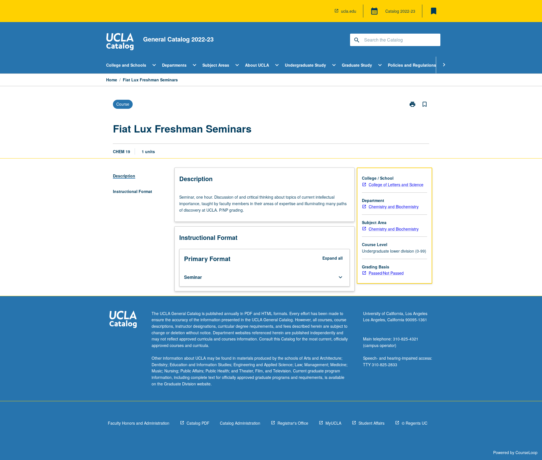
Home (111, 80)
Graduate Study (357, 65)
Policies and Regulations (412, 65)
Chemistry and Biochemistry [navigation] (394, 206)
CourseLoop (526, 452)
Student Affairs (371, 423)
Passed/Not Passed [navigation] (386, 273)
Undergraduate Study (305, 65)
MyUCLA (333, 423)
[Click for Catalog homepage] (120, 42)
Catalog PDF (198, 423)
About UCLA (257, 65)
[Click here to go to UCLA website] (123, 320)
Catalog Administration (240, 423)
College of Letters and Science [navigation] (396, 184)
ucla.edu (348, 11)
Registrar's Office (292, 423)
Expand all (332, 258)
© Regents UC (414, 423)
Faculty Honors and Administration (138, 423)
